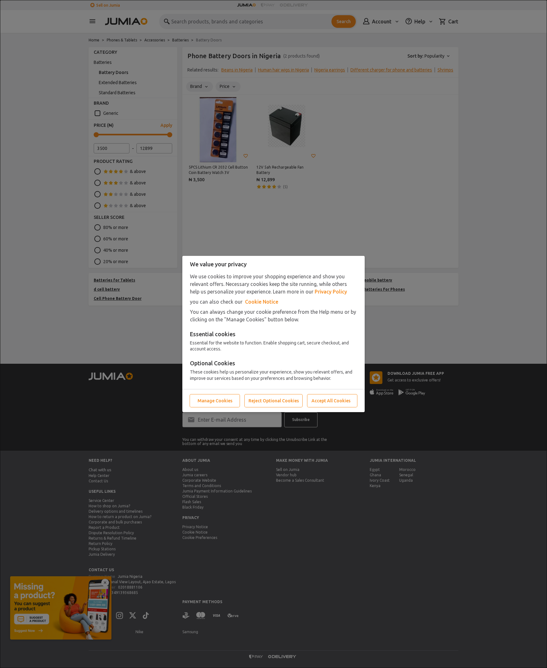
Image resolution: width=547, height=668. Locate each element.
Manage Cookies (215, 400)
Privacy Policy (331, 291)
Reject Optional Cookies (273, 400)
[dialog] (273, 334)
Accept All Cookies (330, 400)
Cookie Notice (261, 302)
